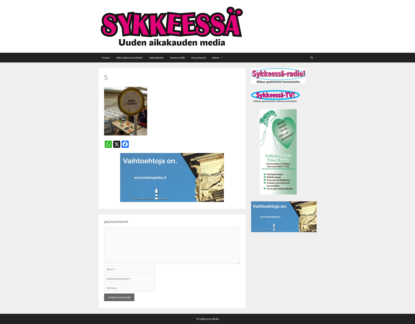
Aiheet (215, 57)
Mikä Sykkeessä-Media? (129, 57)
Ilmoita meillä (177, 57)
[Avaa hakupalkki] (311, 57)
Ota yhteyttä (198, 57)
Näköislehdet (156, 57)
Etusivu (106, 57)
